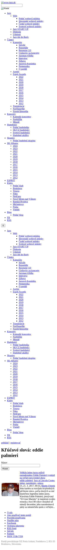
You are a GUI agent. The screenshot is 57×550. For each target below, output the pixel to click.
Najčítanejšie (19, 108)
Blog (9, 212)
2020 (21, 82)
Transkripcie (18, 106)
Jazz (9, 13)
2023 (15, 148)
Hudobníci (12, 124)
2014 (21, 98)
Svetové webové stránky (30, 26)
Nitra (15, 193)
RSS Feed (11, 528)
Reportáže (23, 47)
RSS (9, 220)
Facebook (11, 523)
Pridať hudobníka (21, 127)
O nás (9, 512)
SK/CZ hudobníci (21, 130)
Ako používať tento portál (19, 515)
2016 (21, 93)
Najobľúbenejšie (20, 111)
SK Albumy (12, 143)
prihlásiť (5, 442)
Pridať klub (18, 185)
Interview (23, 58)
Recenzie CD (25, 50)
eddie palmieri (26, 480)
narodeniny (31, 483)
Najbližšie (17, 119)
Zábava (22, 61)
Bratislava (17, 188)
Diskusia (17, 32)
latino (22, 483)
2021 (21, 79)
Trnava (16, 191)
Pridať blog (18, 215)
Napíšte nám (13, 520)
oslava (40, 483)
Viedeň (16, 209)
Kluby (10, 183)
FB (8, 217)
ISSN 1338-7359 (15, 536)
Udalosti (17, 34)
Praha (15, 207)
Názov (4, 462)
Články (10, 39)
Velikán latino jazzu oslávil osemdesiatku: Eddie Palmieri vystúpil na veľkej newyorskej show (37, 475)
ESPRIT (11, 180)
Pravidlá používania (16, 518)
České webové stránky (29, 24)
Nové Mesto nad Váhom (24, 199)
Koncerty (11, 114)
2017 (21, 90)
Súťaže (22, 45)
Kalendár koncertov (22, 116)
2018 (21, 87)
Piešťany (17, 196)
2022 (21, 77)
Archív (16, 71)
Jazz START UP (20, 29)
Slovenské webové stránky (31, 21)
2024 (15, 146)
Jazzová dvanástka (27, 63)
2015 (21, 95)
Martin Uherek (48, 486)
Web (15, 16)
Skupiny (11, 138)
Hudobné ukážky (21, 135)
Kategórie (17, 42)
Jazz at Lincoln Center (44, 480)
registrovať (16, 442)
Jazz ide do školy (21, 37)
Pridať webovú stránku (29, 18)
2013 (21, 101)
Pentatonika (24, 66)
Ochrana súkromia (15, 525)
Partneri (10, 533)
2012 (21, 103)
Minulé (16, 122)
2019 (21, 85)
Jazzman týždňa (26, 55)
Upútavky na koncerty (29, 53)
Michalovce (18, 204)
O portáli (23, 69)
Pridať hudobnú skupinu (24, 140)
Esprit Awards (19, 74)
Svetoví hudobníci (21, 132)
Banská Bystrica (20, 201)
